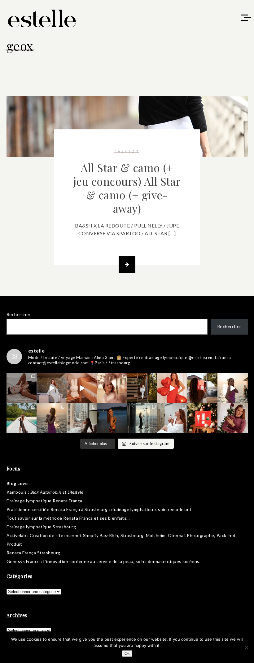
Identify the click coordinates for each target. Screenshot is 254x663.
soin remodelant (175, 509)
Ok (127, 653)
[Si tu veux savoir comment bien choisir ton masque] (22, 388)
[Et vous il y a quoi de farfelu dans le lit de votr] (82, 388)
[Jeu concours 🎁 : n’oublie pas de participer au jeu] (232, 388)
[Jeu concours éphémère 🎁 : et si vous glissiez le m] (202, 418)
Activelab (16, 535)
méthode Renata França (68, 518)
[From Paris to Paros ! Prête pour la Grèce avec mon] (52, 388)
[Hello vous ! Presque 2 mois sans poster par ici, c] (112, 388)
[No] (246, 647)
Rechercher (19, 314)
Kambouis (17, 492)
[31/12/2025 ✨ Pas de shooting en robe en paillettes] (112, 418)
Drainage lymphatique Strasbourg (41, 526)
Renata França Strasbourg (33, 552)
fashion (127, 151)
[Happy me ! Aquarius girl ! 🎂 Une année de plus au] (172, 388)
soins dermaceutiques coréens (167, 561)
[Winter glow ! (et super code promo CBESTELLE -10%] (202, 388)
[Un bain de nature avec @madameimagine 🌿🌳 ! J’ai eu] (142, 388)
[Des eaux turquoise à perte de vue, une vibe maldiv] (22, 418)
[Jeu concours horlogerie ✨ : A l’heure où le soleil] (52, 418)
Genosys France (23, 561)
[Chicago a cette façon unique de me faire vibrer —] (82, 418)
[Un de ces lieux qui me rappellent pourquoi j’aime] (142, 418)
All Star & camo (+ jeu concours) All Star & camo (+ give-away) (127, 188)
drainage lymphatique (133, 509)
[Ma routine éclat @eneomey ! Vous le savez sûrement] (172, 418)
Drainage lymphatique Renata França (44, 500)
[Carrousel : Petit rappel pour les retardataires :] (232, 418)
